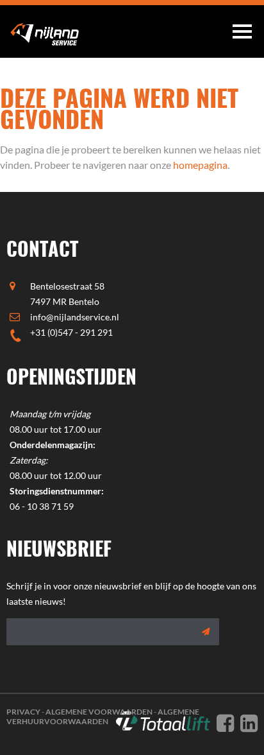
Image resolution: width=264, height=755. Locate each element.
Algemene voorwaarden (99, 711)
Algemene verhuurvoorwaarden (102, 716)
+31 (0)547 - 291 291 (71, 332)
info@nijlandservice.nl (74, 316)
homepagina (200, 165)
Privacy (23, 711)
